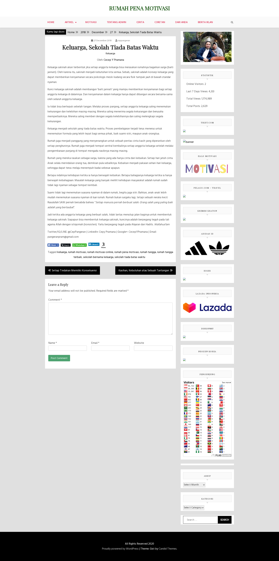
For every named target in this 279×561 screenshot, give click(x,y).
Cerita (140, 22)
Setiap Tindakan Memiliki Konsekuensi (74, 270)
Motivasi (91, 22)
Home (50, 22)
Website (139, 343)
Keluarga (110, 54)
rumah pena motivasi (126, 252)
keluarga (62, 252)
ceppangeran (123, 41)
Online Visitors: (195, 84)
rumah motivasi (77, 252)
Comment (55, 300)
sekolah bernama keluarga (98, 257)
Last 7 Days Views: (197, 91)
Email (95, 343)
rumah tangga (148, 252)
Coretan (160, 22)
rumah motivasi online (100, 252)
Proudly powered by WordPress (120, 549)
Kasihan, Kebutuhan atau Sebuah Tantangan (144, 270)
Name (52, 343)
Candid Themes (168, 549)
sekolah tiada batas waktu (130, 257)
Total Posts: (193, 106)
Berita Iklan (205, 22)
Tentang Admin (116, 22)
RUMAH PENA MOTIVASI (139, 8)
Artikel (69, 22)
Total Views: (194, 99)
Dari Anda (181, 22)
